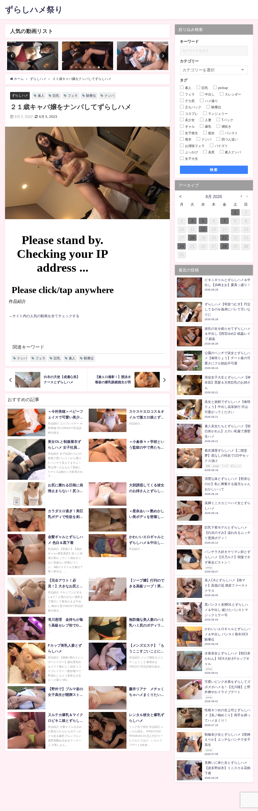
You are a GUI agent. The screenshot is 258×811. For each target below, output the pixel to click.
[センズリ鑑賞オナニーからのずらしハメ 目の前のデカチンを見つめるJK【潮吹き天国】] (142, 55)
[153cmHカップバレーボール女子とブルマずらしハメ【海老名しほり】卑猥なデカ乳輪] (32, 55)
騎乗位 (91, 95)
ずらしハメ (20, 95)
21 (224, 238)
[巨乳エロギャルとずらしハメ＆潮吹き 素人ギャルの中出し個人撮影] (87, 55)
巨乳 (56, 95)
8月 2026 (214, 197)
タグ (183, 80)
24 (181, 246)
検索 (214, 170)
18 (192, 238)
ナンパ (109, 95)
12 (203, 229)
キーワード (189, 41)
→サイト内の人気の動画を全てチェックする (44, 316)
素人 (41, 95)
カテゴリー (189, 61)
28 (224, 246)
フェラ (73, 95)
